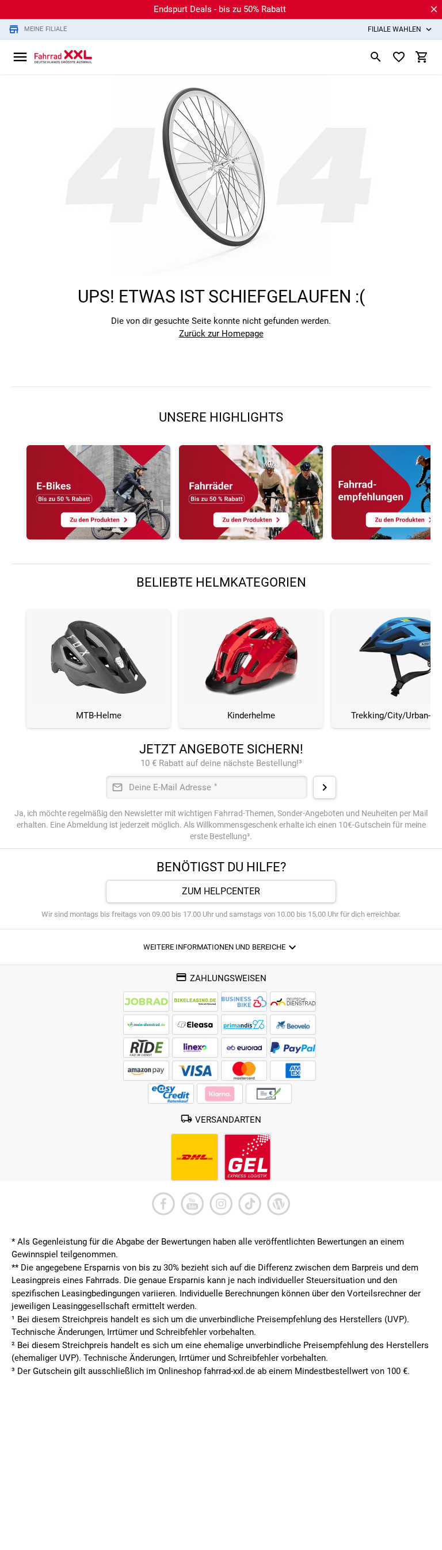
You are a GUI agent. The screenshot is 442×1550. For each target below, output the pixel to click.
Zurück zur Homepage (221, 333)
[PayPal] (293, 1048)
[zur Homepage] (63, 56)
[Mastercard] (244, 1071)
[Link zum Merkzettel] (398, 57)
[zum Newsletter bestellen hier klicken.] (324, 787)
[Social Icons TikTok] (249, 1203)
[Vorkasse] (269, 1094)
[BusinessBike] (244, 1002)
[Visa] (195, 1071)
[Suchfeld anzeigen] (375, 57)
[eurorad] (244, 1048)
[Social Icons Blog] (278, 1203)
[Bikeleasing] (195, 1002)
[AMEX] (293, 1071)
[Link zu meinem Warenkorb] (422, 57)
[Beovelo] (146, 1048)
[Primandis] (244, 1025)
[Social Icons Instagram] (221, 1203)
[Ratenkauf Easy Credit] (220, 1094)
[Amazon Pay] (146, 1071)
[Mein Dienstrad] (146, 1025)
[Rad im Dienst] (293, 1025)
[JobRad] (146, 1002)
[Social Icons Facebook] (163, 1203)
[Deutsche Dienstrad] (293, 1002)
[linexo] (195, 1048)
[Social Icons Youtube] (192, 1203)
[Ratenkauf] (171, 1094)
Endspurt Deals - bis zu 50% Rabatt (220, 9)
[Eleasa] (195, 1025)
